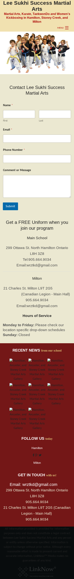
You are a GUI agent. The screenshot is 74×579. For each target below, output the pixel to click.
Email (7, 129)
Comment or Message (17, 170)
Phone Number (14, 150)
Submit (10, 206)
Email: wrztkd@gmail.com (33, 484)
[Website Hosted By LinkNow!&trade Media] (37, 570)
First (5, 120)
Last (41, 120)
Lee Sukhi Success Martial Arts (37, 6)
